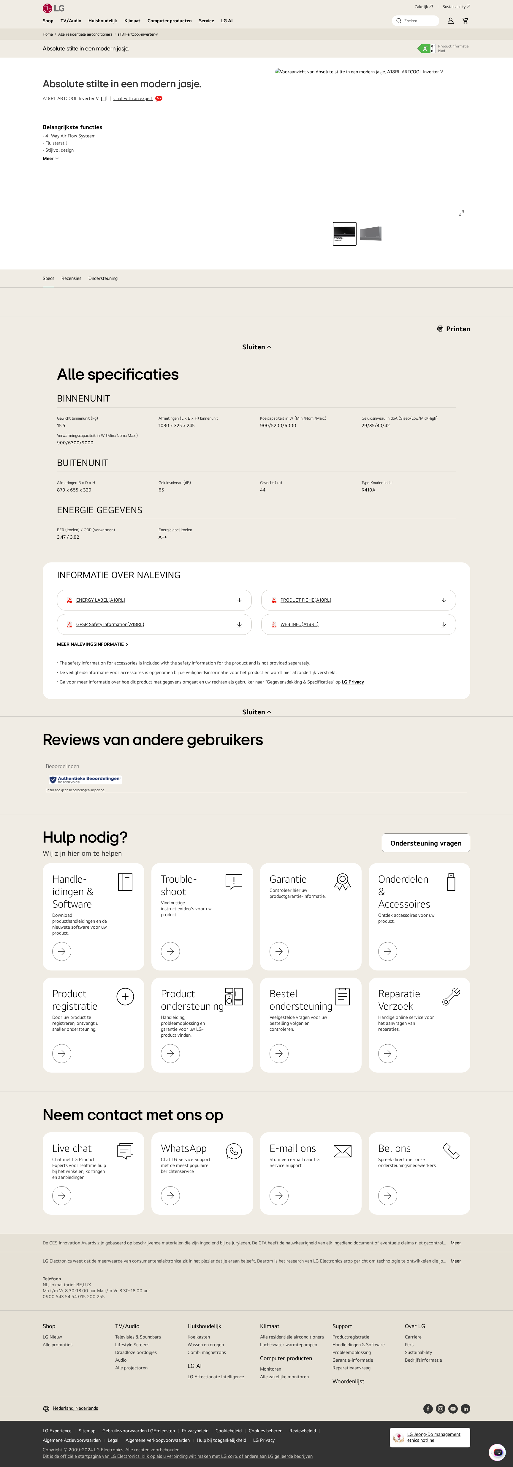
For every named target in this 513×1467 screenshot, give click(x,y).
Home (48, 34)
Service (206, 20)
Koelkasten (199, 1337)
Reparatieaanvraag (351, 1368)
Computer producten (170, 20)
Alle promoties (57, 1344)
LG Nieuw (52, 1337)
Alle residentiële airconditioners (85, 34)
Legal (113, 1440)
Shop (48, 20)
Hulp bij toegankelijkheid (221, 1440)
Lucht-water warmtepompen (288, 1344)
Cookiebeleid (229, 1430)
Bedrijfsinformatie (423, 1360)
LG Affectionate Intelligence (216, 1376)
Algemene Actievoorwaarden (72, 1440)
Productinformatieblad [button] (453, 48)
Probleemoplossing (351, 1352)
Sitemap (87, 1430)
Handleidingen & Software (358, 1344)
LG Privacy (353, 682)
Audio (121, 1360)
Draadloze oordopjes (136, 1352)
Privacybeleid (195, 1430)
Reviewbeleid (302, 1430)
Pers (409, 1344)
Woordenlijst (348, 1381)
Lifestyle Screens (132, 1344)
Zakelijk (421, 6)
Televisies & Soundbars (138, 1337)
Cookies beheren (265, 1430)
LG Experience (57, 1430)
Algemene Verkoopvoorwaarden (158, 1440)
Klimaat (132, 20)
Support (342, 1325)
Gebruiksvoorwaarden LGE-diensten (138, 1430)
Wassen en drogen (206, 1344)
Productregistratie (350, 1337)
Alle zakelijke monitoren (284, 1376)
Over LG (415, 1325)
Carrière (413, 1337)
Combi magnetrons (207, 1352)
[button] (415, 20)
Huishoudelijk (102, 20)
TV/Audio (71, 20)
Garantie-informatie (352, 1360)
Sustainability (454, 6)
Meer (48, 158)
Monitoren (270, 1369)
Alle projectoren (131, 1368)
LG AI (227, 20)
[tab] (48, 278)
